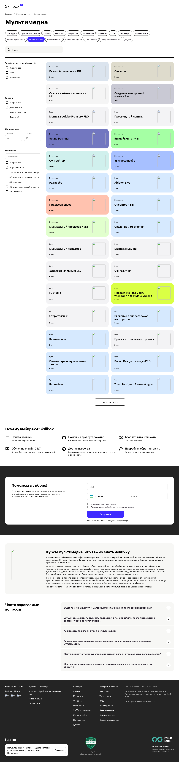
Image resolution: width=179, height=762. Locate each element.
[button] (92, 496)
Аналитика (59, 33)
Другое (127, 39)
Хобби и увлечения (16, 39)
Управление (88, 33)
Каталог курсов (23, 14)
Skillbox (63, 559)
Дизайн (47, 33)
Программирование (30, 33)
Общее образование (111, 39)
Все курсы (12, 33)
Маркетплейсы (54, 39)
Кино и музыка (36, 39)
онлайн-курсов (85, 577)
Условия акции (35, 698)
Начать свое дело (73, 39)
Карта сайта (34, 703)
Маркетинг (73, 33)
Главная (8, 14)
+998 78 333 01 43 (14, 686)
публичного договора (119, 520)
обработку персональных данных (120, 506)
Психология (91, 39)
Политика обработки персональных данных (45, 692)
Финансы (102, 33)
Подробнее (12, 752)
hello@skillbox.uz (13, 691)
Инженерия (125, 33)
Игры (113, 33)
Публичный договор (38, 686)
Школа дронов (141, 33)
